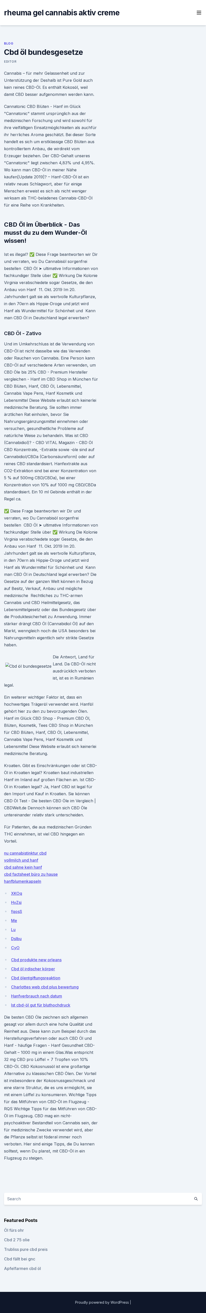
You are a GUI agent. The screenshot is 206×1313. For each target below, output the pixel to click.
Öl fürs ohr (14, 1230)
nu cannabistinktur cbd (25, 853)
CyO (15, 947)
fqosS (16, 911)
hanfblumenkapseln (22, 881)
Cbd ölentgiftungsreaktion (35, 977)
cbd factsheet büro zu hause (31, 874)
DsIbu (16, 938)
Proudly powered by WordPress (102, 1302)
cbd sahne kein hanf (23, 867)
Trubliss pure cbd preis (25, 1249)
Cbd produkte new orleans (36, 959)
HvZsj (16, 902)
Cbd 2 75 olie (17, 1239)
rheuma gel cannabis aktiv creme (62, 12)
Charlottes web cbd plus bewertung (45, 986)
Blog (8, 43)
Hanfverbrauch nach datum (36, 996)
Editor (10, 61)
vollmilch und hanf (21, 860)
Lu (13, 929)
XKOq (16, 893)
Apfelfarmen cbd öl (22, 1268)
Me (14, 920)
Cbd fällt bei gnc (19, 1258)
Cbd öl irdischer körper (33, 968)
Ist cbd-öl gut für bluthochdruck (40, 1005)
